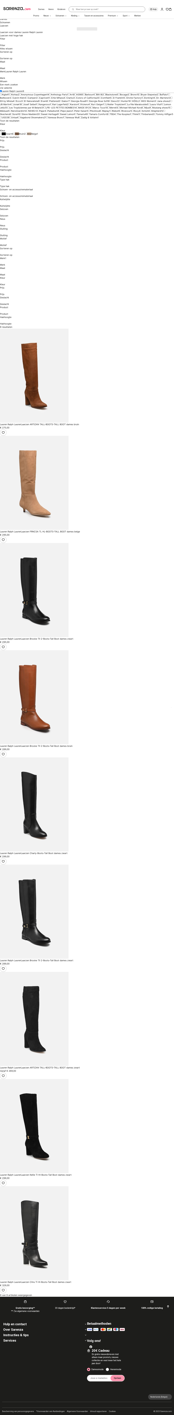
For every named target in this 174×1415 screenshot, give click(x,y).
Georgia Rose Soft (98, 101)
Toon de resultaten (9, 120)
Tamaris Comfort (98, 114)
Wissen (3, 81)
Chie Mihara (57, 97)
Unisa (14, 117)
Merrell (113, 107)
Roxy (136, 111)
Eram (43, 101)
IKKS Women (147, 101)
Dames (41, 9)
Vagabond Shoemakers (32, 117)
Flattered (54, 101)
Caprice (43, 97)
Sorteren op (6, 51)
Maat (2, 61)
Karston (74, 104)
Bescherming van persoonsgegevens (18, 1411)
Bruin (21, 133)
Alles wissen (6, 48)
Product (4, 160)
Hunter (124, 101)
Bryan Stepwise (149, 94)
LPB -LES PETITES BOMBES (60, 107)
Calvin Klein (19, 97)
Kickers (84, 104)
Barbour (89, 94)
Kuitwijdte (5, 199)
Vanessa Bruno (55, 117)
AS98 (79, 94)
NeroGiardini (17, 111)
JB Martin (5, 104)
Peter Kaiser (80, 111)
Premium (112, 16)
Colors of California (86, 97)
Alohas (14, 94)
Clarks (70, 97)
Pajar (41, 111)
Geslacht (4, 150)
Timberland (147, 114)
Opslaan (117, 1378)
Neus (2, 219)
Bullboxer (5, 97)
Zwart (9, 133)
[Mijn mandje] (171, 9)
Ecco (18, 101)
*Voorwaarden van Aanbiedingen (50, 1411)
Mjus (147, 107)
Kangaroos (44, 104)
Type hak (4, 179)
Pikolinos (94, 111)
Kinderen (61, 9)
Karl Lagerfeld (59, 104)
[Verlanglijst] (3, 432)
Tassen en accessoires (94, 16)
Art (71, 94)
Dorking (148, 97)
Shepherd (156, 111)
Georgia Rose (78, 101)
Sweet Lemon (67, 114)
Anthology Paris (59, 94)
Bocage (124, 94)
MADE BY (83, 107)
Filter (2, 38)
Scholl (145, 111)
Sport (125, 16)
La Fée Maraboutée (137, 104)
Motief (3, 238)
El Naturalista (31, 101)
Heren (51, 9)
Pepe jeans (66, 111)
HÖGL (135, 101)
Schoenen (60, 16)
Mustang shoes (160, 107)
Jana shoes (163, 101)
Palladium (53, 111)
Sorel (15, 114)
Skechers (4, 114)
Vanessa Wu (72, 117)
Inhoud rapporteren (98, 1411)
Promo (36, 16)
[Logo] (18, 8)
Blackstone (111, 94)
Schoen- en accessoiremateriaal (16, 189)
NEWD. (31, 111)
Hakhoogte (5, 169)
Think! (136, 114)
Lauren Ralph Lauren (12, 91)
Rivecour (126, 111)
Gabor (65, 101)
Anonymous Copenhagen (34, 94)
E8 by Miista (6, 101)
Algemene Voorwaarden (77, 1411)
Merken (137, 16)
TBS (112, 114)
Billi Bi (99, 94)
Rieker (115, 111)
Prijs (2, 140)
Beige (34, 133)
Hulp (155, 9)
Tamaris (81, 114)
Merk (13, 71)
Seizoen (4, 209)
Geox (114, 101)
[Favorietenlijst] (167, 9)
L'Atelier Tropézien (115, 104)
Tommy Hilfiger (164, 114)
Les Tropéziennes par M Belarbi (25, 107)
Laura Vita (155, 104)
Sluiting (4, 228)
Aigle (4, 94)
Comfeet (105, 97)
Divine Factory (134, 97)
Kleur (2, 124)
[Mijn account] (163, 9)
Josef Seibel (29, 104)
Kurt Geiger (97, 104)
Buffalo (163, 94)
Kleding (74, 16)
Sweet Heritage (49, 114)
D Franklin (118, 97)
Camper (32, 97)
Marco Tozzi (99, 107)
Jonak (16, 104)
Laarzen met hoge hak (11, 35)
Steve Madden (29, 114)
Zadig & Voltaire (89, 117)
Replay (105, 111)
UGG (4, 117)
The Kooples (123, 114)
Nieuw (46, 16)
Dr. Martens (162, 97)
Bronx (134, 94)
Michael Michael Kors (130, 107)
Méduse (4, 111)
